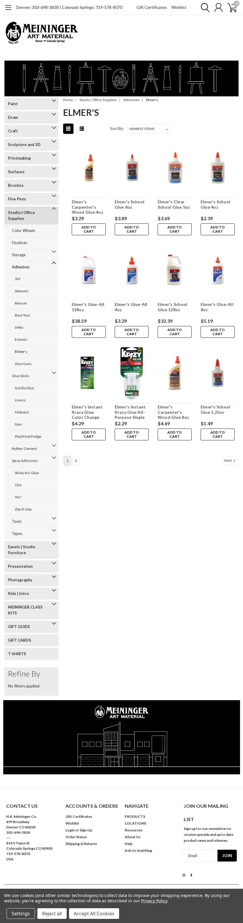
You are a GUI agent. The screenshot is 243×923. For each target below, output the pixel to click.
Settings (21, 913)
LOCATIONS (135, 823)
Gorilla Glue (24, 388)
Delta (19, 327)
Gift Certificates (151, 7)
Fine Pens (17, 199)
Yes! (18, 497)
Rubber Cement (24, 448)
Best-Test (22, 315)
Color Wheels (23, 230)
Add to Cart (88, 229)
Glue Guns (23, 363)
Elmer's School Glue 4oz (216, 204)
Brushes (16, 185)
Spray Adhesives (25, 460)
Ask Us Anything (138, 850)
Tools (17, 521)
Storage (18, 254)
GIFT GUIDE (19, 626)
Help (128, 843)
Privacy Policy (154, 900)
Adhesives (21, 267)
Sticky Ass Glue (27, 473)
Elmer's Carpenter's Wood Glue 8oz (173, 412)
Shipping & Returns (81, 843)
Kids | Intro (18, 593)
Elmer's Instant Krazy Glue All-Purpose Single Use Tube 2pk (130, 412)
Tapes (17, 533)
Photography (20, 580)
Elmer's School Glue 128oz (173, 307)
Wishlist (178, 7)
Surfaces (16, 171)
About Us (132, 837)
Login (70, 830)
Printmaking (19, 158)
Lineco (20, 400)
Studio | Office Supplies (21, 215)
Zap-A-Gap (23, 509)
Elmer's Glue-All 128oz (88, 307)
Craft (13, 131)
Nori (18, 424)
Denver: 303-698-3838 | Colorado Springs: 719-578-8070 (69, 7)
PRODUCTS (135, 816)
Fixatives (19, 242)
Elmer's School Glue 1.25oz (216, 409)
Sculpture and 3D (24, 144)
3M (17, 279)
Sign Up (86, 830)
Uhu (18, 485)
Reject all (52, 913)
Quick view (89, 168)
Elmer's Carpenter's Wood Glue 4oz (87, 207)
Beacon (21, 303)
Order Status (76, 837)
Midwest (22, 412)
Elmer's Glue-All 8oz (217, 307)
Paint (13, 103)
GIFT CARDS (19, 640)
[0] (229, 7)
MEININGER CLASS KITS (25, 610)
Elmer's (21, 351)
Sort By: (117, 128)
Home (68, 100)
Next (228, 460)
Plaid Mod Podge (28, 436)
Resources (134, 830)
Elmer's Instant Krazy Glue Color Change (87, 412)
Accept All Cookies (94, 913)
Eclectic (21, 339)
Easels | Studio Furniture (21, 549)
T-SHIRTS (17, 653)
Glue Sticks (20, 376)
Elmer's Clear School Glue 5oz (174, 204)
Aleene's (22, 291)
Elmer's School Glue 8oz (130, 204)
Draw (13, 117)
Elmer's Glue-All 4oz (131, 307)
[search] (204, 7)
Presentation (20, 566)
